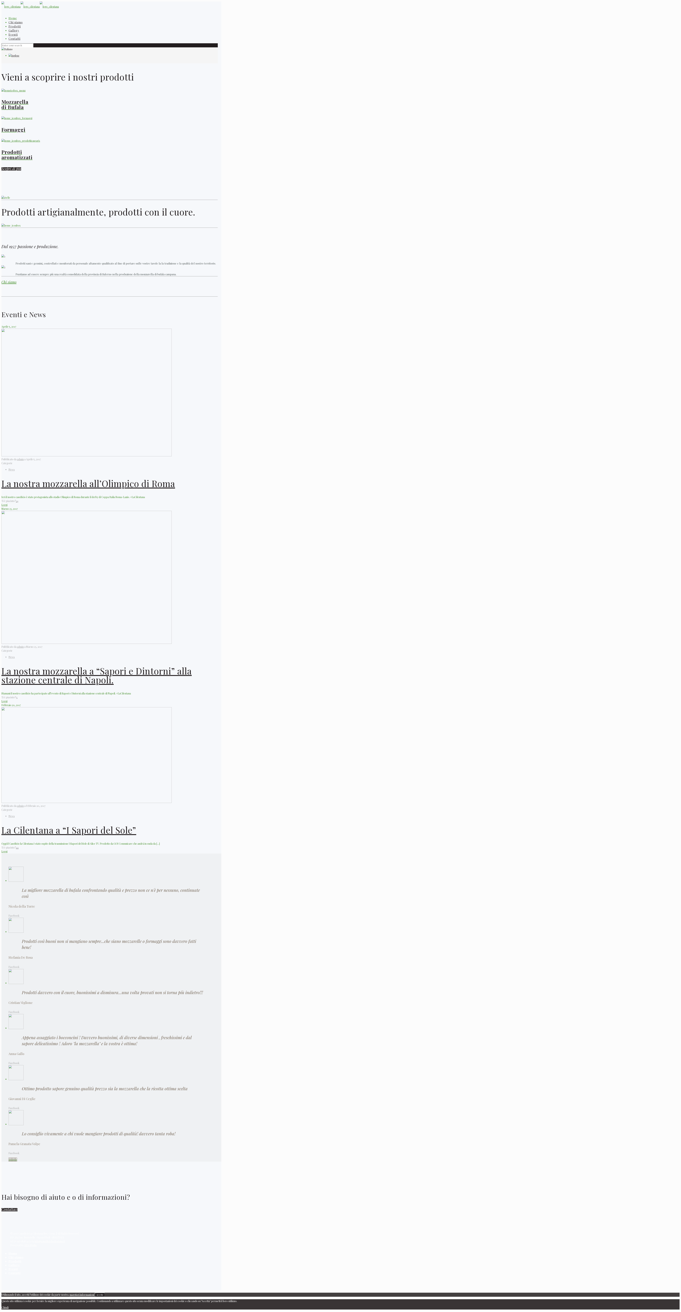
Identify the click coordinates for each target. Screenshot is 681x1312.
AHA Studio (30, 1245)
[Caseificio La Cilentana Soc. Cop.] (30, 6)
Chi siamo (8, 282)
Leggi (4, 505)
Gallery (14, 1265)
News (12, 469)
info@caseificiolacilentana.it (50, 1241)
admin (20, 459)
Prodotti (15, 1261)
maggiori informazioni (82, 1294)
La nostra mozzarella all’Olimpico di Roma (88, 483)
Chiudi (5, 1307)
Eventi (13, 1269)
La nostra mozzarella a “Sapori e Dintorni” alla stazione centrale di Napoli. (96, 675)
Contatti (15, 1273)
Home (13, 1253)
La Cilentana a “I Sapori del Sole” (68, 830)
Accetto (99, 1294)
